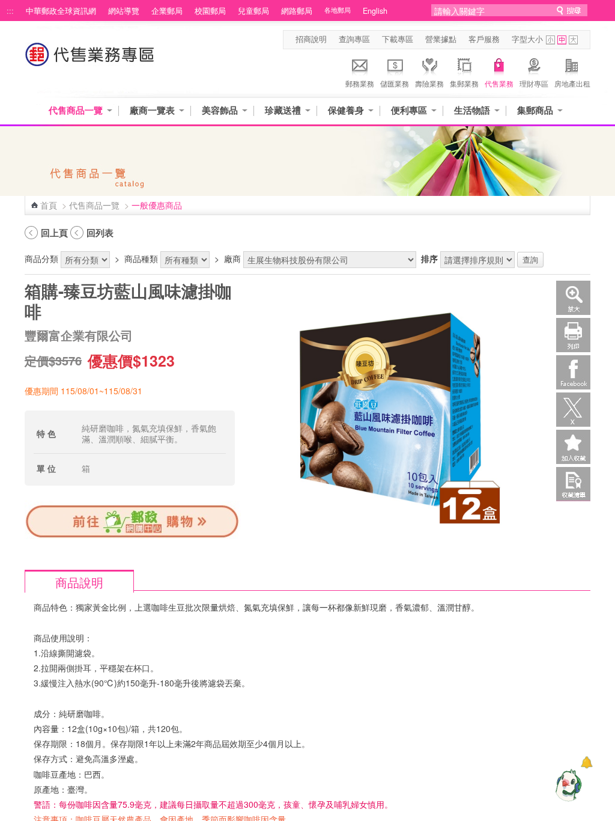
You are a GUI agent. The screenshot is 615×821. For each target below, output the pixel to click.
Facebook (573, 372)
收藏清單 (573, 484)
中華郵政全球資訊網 (61, 10)
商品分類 (41, 258)
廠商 (232, 258)
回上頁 (54, 232)
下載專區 (397, 39)
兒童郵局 (253, 10)
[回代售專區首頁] (90, 60)
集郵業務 (464, 83)
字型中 (561, 39)
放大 (573, 298)
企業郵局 (167, 10)
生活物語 (472, 110)
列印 (573, 335)
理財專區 (534, 83)
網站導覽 (123, 10)
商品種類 (141, 258)
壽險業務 (429, 83)
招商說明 (311, 39)
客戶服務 (484, 39)
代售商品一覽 (76, 110)
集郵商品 (535, 110)
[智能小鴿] (567, 785)
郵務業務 (359, 83)
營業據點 (440, 39)
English (375, 10)
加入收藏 (573, 447)
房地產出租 (572, 83)
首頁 (48, 205)
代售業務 (499, 83)
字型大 (573, 39)
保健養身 (346, 110)
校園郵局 (210, 10)
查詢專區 (354, 39)
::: (10, 10)
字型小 (550, 39)
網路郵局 (296, 10)
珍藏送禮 (283, 110)
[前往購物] (133, 537)
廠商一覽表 (152, 110)
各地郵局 (337, 9)
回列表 (100, 232)
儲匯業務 (394, 83)
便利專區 (409, 110)
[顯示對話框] (586, 762)
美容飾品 (220, 110)
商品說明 (79, 582)
